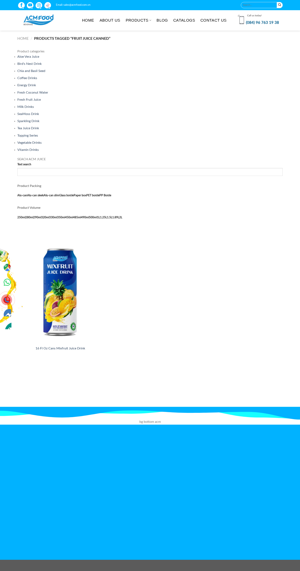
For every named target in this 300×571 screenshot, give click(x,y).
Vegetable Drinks (29, 142)
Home (88, 20)
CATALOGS (184, 20)
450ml (69, 217)
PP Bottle (105, 195)
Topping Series (27, 135)
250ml (21, 217)
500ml (93, 217)
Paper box (80, 195)
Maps (7, 273)
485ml (77, 217)
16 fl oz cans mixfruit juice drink (60, 348)
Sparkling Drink (28, 121)
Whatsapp (7, 281)
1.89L (115, 217)
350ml (61, 217)
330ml (53, 217)
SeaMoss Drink (28, 114)
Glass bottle (66, 195)
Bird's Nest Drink (29, 63)
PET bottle (92, 195)
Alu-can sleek (35, 195)
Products (137, 20)
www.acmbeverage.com (157, 531)
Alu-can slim (51, 195)
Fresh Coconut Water (32, 92)
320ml (45, 217)
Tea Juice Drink (28, 128)
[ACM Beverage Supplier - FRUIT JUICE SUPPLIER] (46, 20)
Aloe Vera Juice (28, 56)
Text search (24, 164)
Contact (7, 318)
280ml (29, 217)
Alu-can (22, 195)
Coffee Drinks (27, 78)
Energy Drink (26, 85)
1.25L (103, 217)
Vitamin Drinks (28, 149)
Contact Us (213, 20)
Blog (162, 20)
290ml (37, 217)
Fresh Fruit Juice (29, 99)
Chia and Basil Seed (31, 71)
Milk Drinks (25, 106)
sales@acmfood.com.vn (76, 4)
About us (110, 20)
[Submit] (280, 5)
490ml (85, 217)
